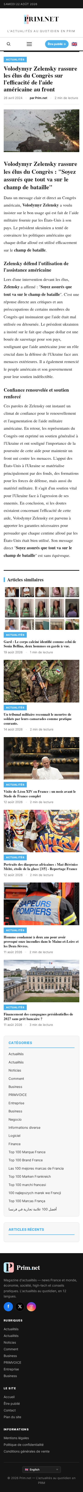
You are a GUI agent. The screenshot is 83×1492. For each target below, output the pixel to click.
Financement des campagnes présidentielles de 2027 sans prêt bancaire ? (38, 1016)
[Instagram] (31, 1306)
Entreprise (16, 1103)
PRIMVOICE (18, 1095)
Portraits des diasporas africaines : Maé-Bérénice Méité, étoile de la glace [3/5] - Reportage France (41, 866)
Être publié (12, 1403)
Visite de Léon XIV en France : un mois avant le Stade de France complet (40, 794)
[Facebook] (8, 1306)
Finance (15, 1144)
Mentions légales (16, 1438)
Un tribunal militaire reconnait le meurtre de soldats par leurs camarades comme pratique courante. (38, 719)
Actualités (16, 1054)
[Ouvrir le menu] (29, 44)
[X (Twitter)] (19, 1306)
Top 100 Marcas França (27, 1201)
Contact (10, 1410)
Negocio (15, 1119)
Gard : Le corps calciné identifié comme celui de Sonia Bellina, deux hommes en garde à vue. (40, 644)
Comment (16, 1079)
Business (15, 1087)
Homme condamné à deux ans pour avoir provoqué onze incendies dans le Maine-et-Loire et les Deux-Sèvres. (41, 941)
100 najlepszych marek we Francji (35, 1193)
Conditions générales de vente (27, 1451)
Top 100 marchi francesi (27, 1185)
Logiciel (14, 1136)
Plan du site (12, 1417)
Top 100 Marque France (27, 1152)
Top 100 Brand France (26, 1160)
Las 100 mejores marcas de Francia (36, 1168)
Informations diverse (24, 1128)
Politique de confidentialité (24, 1445)
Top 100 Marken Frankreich (30, 1176)
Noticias (15, 1070)
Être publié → (56, 44)
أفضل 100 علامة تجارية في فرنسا (33, 1209)
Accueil (9, 1397)
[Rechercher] (9, 44)
